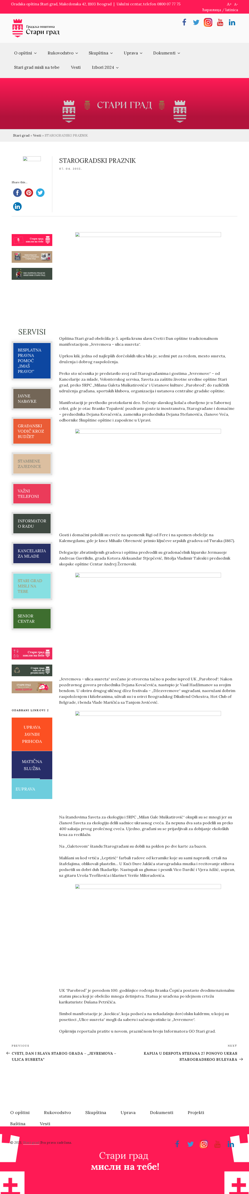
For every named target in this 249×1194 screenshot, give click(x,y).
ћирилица (212, 10)
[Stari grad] (36, 36)
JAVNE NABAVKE (27, 398)
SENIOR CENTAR (26, 618)
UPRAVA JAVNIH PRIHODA (32, 734)
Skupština (98, 53)
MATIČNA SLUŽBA (32, 765)
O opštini (23, 53)
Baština (18, 1123)
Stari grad (21, 135)
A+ (229, 4)
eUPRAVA (25, 789)
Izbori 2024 (103, 67)
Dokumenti (164, 53)
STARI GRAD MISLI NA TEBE (30, 586)
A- (236, 4)
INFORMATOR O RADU (32, 523)
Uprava (131, 53)
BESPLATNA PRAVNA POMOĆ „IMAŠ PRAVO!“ (29, 360)
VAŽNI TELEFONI (28, 493)
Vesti (76, 67)
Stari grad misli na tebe (37, 67)
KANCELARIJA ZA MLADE (32, 553)
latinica (231, 10)
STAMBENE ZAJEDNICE (29, 463)
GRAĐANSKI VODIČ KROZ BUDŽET (31, 431)
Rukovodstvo (60, 53)
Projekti (196, 1112)
